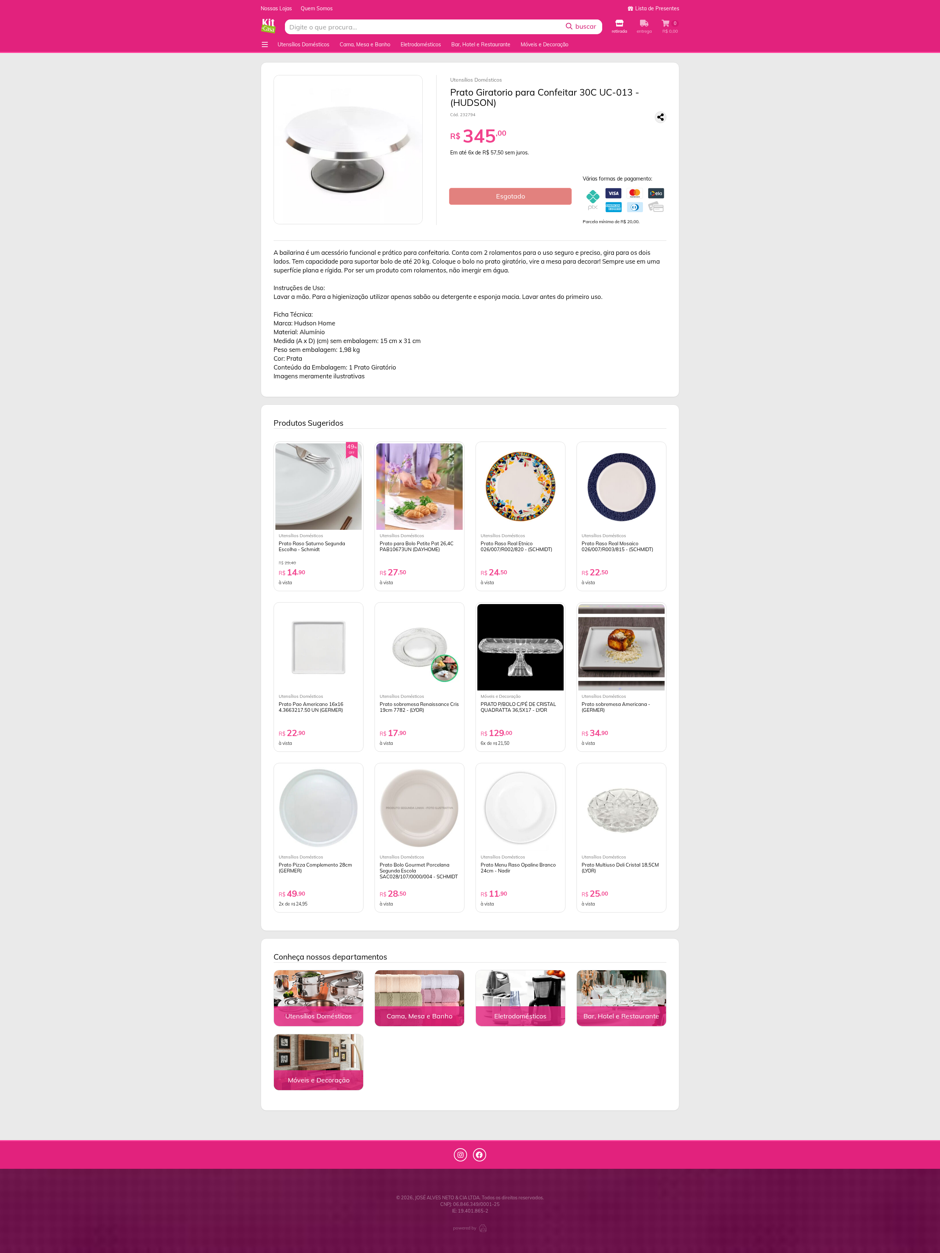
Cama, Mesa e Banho (365, 44)
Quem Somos (317, 8)
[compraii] (483, 1227)
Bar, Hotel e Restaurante (480, 44)
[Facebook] (479, 1154)
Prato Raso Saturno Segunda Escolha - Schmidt (312, 546)
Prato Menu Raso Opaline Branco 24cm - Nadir (518, 868)
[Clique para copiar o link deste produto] (660, 117)
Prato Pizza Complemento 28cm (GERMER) (315, 868)
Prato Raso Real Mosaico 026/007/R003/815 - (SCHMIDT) (617, 546)
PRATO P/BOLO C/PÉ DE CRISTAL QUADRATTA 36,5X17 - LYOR (518, 707)
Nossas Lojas (276, 8)
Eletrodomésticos (421, 44)
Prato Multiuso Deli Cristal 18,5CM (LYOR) (620, 868)
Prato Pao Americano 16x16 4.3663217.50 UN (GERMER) (311, 707)
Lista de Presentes (656, 8)
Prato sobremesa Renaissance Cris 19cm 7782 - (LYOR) (419, 707)
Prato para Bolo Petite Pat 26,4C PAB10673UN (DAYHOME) (416, 546)
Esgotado (510, 196)
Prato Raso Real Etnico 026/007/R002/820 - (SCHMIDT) (516, 546)
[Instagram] (460, 1154)
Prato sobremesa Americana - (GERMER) (616, 707)
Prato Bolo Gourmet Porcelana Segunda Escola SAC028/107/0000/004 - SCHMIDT (419, 870)
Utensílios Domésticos (303, 44)
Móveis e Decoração (544, 44)
